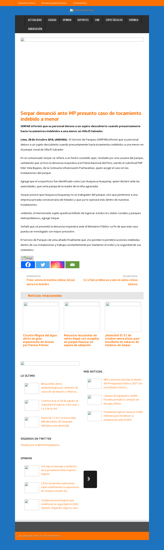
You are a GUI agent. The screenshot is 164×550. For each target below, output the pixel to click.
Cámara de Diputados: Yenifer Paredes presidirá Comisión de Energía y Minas (121, 399)
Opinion (67, 20)
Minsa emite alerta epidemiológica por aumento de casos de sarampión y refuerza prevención (59, 388)
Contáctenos (79, 2)
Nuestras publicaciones (54, 2)
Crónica (133, 20)
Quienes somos (26, 2)
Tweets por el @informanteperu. (40, 445)
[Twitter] (43, 264)
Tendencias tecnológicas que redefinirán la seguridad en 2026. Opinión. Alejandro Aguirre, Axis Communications (60, 504)
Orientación (35, 29)
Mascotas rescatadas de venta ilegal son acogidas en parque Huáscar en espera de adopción (81, 340)
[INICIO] (20, 20)
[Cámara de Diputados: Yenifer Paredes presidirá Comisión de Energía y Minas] (95, 400)
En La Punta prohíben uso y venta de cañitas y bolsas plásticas (110, 280)
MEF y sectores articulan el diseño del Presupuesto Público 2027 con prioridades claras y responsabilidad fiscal (123, 383)
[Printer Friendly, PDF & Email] (27, 258)
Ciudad (52, 20)
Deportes (83, 20)
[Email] (72, 264)
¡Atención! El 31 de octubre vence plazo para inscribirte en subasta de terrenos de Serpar (122, 340)
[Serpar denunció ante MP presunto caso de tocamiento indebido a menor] (82, 72)
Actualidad (35, 20)
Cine (97, 20)
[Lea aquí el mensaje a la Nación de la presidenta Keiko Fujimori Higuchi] (32, 470)
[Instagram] (58, 264)
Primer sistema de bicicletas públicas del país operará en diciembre (51, 280)
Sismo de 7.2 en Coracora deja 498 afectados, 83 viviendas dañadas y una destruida (58, 421)
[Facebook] (28, 264)
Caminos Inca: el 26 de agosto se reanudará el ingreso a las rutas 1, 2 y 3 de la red (60, 404)
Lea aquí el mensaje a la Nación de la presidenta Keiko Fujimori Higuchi (59, 470)
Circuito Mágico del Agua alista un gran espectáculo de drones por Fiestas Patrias (40, 340)
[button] (90, 479)
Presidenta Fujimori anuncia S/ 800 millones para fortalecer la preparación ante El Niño (123, 415)
